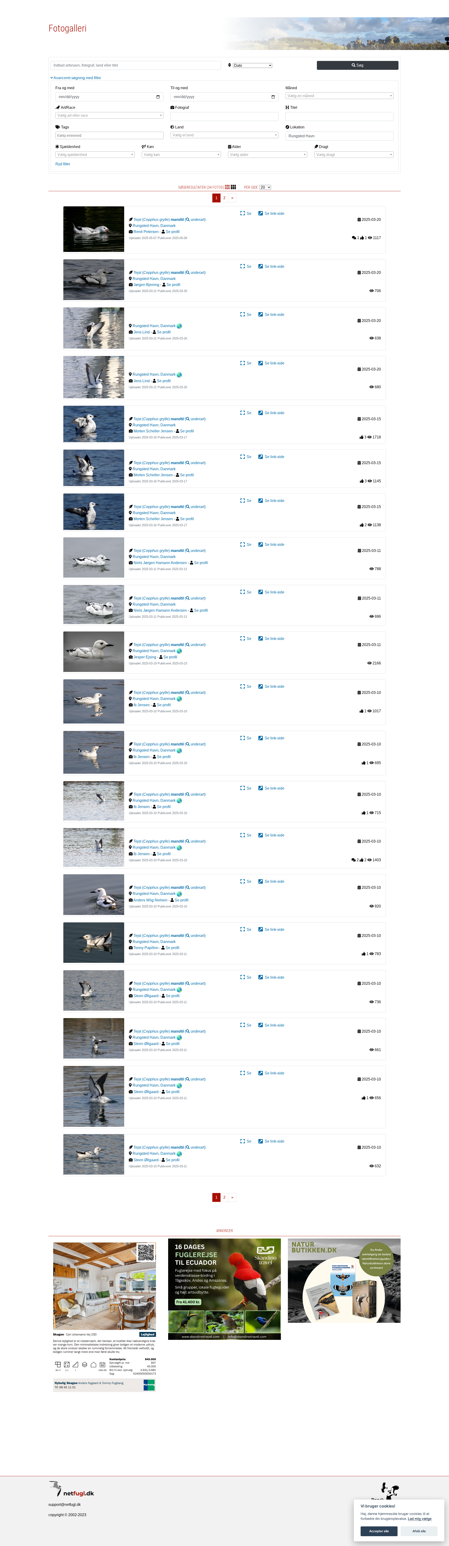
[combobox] (340, 95)
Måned (291, 88)
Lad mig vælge (420, 1519)
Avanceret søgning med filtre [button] (77, 78)
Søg (359, 65)
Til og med (179, 88)
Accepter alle (379, 1531)
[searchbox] (110, 135)
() (188, 220)
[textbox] (339, 96)
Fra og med (64, 88)
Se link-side (273, 213)
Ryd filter (62, 164)
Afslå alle (419, 1531)
